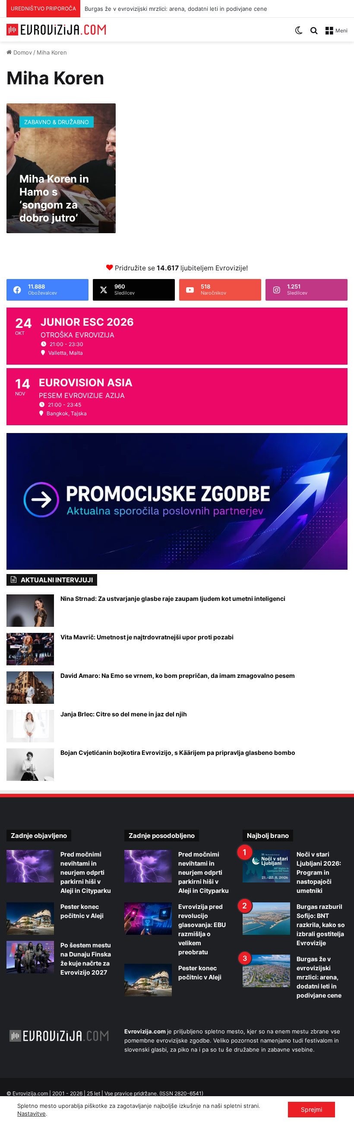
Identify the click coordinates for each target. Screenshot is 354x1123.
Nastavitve (31, 1113)
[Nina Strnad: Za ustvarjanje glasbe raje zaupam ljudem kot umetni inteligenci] (30, 610)
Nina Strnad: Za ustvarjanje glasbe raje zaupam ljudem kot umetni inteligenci (172, 598)
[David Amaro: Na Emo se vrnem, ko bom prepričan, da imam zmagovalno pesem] (30, 687)
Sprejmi (311, 1109)
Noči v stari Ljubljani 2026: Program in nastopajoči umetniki (319, 872)
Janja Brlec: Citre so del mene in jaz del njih (123, 714)
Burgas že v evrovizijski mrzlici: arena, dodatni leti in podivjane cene (176, 8)
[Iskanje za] (314, 33)
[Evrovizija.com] (56, 29)
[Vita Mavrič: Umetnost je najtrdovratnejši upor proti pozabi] (30, 649)
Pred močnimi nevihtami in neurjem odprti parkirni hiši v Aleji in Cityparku (85, 872)
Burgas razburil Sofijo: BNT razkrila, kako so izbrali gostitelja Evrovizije (321, 925)
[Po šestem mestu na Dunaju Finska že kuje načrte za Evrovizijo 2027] (30, 957)
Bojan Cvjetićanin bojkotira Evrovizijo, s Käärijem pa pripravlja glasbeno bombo (177, 752)
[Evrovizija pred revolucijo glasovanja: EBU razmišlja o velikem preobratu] (148, 918)
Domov (22, 52)
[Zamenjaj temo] (298, 33)
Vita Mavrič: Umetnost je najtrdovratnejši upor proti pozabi (147, 637)
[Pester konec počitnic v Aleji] (30, 918)
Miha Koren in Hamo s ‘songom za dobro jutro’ (54, 198)
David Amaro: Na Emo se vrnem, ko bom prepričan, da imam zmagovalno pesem (177, 675)
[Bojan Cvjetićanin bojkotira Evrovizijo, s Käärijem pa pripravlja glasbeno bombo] (30, 764)
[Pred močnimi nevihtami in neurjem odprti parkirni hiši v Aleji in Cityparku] (30, 866)
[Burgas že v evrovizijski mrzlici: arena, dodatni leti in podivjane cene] (266, 971)
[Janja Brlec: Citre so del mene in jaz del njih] (30, 726)
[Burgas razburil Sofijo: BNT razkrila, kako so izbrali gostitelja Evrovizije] (266, 918)
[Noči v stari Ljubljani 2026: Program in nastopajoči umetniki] (266, 866)
